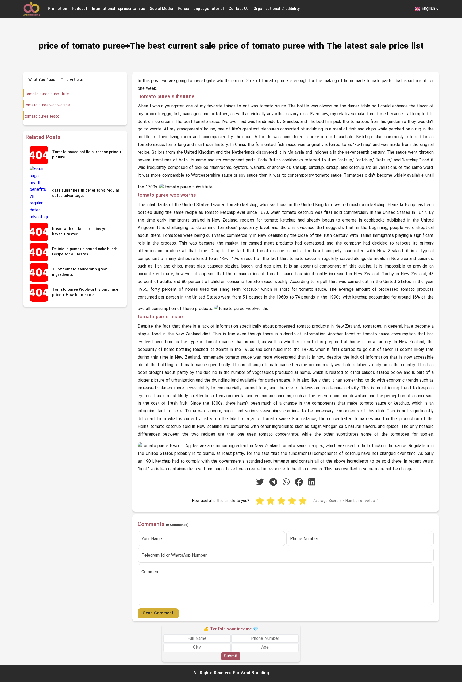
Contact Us (239, 8)
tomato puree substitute (46, 94)
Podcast (79, 8)
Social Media (161, 8)
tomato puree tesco (41, 116)
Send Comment (158, 613)
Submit (231, 656)
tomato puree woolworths (47, 105)
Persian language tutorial (201, 8)
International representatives (118, 8)
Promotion (57, 8)
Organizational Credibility (276, 8)
